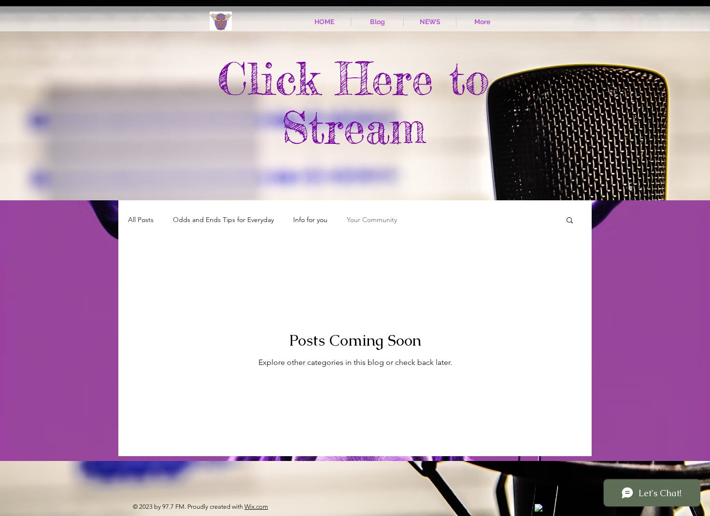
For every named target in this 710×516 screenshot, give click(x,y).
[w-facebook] (539, 509)
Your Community (372, 219)
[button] (569, 221)
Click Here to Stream (353, 103)
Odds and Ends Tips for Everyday (223, 219)
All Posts (141, 219)
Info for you (310, 219)
